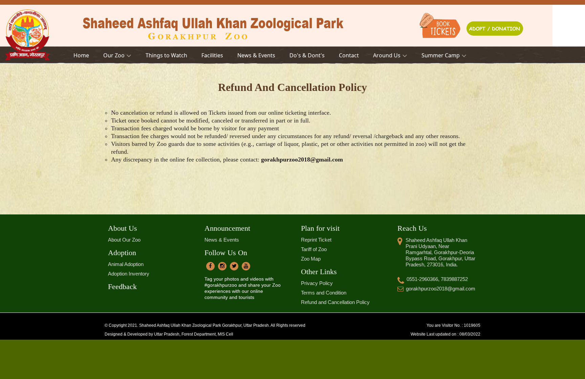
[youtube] (246, 266)
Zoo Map (311, 258)
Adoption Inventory (128, 273)
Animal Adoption (126, 264)
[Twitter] (234, 266)
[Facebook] (210, 266)
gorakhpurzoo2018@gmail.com (440, 288)
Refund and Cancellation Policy (335, 302)
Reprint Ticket (316, 239)
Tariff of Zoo (314, 249)
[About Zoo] (441, 25)
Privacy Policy (317, 283)
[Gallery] (494, 25)
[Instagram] (222, 266)
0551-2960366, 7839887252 (437, 279)
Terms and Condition (323, 292)
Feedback (122, 286)
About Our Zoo (124, 239)
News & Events (221, 239)
